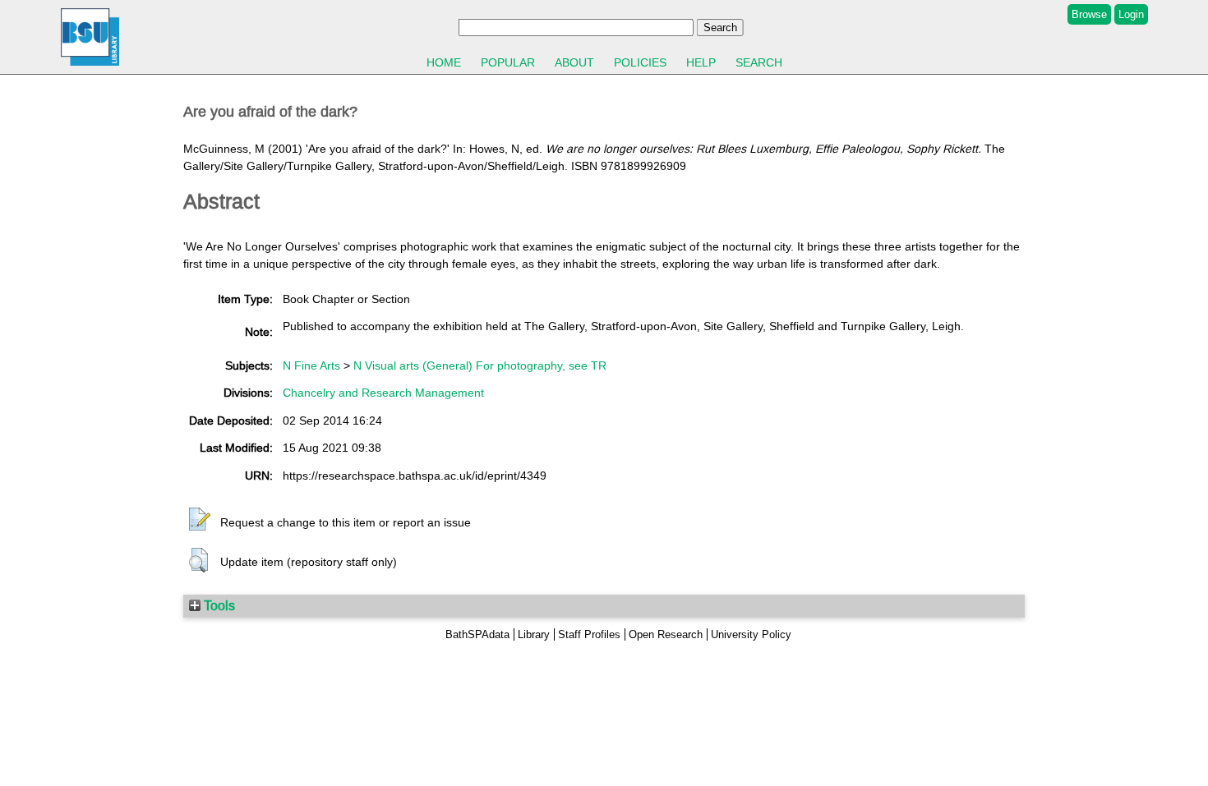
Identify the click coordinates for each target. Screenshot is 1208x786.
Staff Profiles (589, 634)
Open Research (666, 634)
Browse (1089, 14)
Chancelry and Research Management (383, 392)
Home (443, 62)
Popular (508, 62)
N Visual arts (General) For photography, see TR (479, 365)
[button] (199, 520)
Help (701, 62)
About (574, 62)
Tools (218, 605)
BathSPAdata (477, 634)
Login (1131, 14)
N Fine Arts (311, 365)
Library (534, 634)
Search (758, 62)
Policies (640, 62)
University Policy (751, 634)
